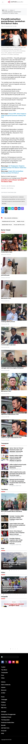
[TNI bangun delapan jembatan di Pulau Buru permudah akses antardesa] (14, 502)
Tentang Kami (5, 720)
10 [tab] (24, 594)
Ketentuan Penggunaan (8, 714)
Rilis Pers (3, 707)
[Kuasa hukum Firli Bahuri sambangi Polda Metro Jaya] (14, 242)
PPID (2, 733)
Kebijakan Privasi (6, 717)
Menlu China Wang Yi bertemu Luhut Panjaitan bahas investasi (16, 532)
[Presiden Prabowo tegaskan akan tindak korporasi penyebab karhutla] (4, 540)
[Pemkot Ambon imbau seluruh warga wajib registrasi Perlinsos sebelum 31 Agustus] (4, 458)
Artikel (3, 693)
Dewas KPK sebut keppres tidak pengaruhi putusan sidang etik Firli (13, 115)
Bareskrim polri (7, 224)
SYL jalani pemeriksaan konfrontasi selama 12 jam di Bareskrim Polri (12, 436)
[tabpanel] (14, 560)
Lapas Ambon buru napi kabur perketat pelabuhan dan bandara (17, 525)
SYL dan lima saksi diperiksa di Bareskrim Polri (10, 390)
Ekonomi (3, 690)
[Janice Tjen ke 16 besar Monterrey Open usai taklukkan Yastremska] (4, 450)
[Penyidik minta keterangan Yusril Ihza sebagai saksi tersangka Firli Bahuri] (14, 358)
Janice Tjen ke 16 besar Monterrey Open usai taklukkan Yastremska (16, 449)
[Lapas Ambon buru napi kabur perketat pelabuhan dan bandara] (4, 526)
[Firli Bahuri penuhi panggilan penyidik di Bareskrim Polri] (14, 289)
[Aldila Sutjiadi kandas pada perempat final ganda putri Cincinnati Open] (4, 474)
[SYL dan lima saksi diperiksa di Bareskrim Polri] (14, 381)
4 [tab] (16, 570)
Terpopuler (5, 443)
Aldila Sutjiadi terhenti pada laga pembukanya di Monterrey (17, 466)
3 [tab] (14, 570)
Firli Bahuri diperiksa (11, 218)
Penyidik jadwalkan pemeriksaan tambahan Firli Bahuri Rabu (11, 12)
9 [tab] (22, 594)
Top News (4, 489)
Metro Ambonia (5, 684)
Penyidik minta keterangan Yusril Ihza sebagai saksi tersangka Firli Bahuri (13, 367)
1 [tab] (9, 570)
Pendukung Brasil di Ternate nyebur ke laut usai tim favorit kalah (14, 564)
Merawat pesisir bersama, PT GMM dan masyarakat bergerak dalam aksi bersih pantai (17, 482)
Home (6, 10)
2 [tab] (11, 570)
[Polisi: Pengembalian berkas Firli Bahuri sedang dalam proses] (14, 312)
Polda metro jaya (19, 224)
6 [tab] (15, 594)
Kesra (2, 697)
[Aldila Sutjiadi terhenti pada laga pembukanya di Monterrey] (4, 467)
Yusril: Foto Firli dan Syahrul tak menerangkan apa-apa (11, 343)
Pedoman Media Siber (7, 722)
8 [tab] (20, 594)
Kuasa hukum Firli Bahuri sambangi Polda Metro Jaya (12, 251)
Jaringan (3, 711)
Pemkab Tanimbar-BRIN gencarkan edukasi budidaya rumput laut (16, 517)
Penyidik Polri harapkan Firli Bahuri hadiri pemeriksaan (14, 274)
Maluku (3, 682)
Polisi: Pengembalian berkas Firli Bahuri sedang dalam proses (13, 320)
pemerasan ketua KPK (8, 221)
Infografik (4, 596)
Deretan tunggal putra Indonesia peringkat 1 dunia (13, 643)
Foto (2, 548)
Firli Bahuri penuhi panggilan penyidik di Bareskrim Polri (13, 297)
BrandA (3, 725)
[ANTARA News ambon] (15, 2)
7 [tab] (17, 594)
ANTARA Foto (5, 728)
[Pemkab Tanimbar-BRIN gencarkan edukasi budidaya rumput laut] (4, 518)
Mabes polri (20, 221)
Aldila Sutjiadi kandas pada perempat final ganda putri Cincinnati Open (17, 473)
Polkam (3, 702)
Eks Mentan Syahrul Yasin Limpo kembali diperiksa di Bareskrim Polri (14, 413)
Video (3, 572)
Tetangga (4, 699)
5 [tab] (18, 570)
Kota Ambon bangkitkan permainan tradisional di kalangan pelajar (12, 588)
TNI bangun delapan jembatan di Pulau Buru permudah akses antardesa (13, 510)
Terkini (3, 667)
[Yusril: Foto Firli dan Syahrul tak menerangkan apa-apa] (14, 335)
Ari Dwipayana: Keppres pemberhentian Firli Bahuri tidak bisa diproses (13, 167)
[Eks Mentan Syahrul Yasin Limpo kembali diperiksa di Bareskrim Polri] (14, 405)
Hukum (12, 10)
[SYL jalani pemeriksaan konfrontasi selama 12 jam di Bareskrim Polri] (14, 428)
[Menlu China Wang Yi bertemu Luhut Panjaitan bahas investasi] (4, 533)
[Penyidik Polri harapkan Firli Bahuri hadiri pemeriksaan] (14, 265)
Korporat (3, 730)
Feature (3, 705)
